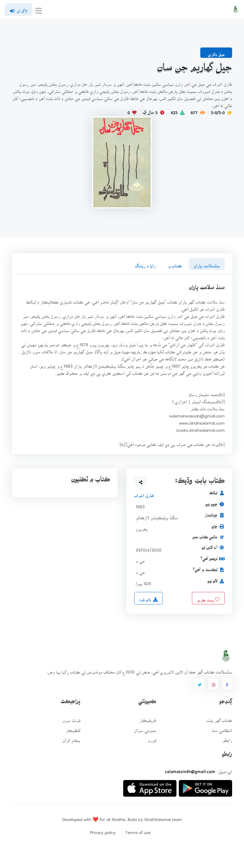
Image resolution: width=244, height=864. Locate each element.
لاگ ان (22, 9)
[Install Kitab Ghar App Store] (149, 786)
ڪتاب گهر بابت (219, 718)
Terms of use (138, 830)
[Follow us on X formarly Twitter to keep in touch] (200, 684)
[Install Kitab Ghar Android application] (205, 786)
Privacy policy (103, 830)
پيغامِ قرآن (71, 738)
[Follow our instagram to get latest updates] (213, 684)
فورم (151, 738)
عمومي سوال (145, 728)
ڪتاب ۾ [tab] (175, 264)
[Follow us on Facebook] (227, 684)
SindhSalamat (157, 817)
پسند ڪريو (206, 598)
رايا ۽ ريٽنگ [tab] (145, 264)
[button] (140, 481)
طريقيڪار (148, 718)
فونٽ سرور (71, 718)
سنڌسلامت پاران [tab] (207, 264)
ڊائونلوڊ (145, 598)
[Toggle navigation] (38, 10)
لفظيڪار (72, 728)
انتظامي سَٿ (222, 728)
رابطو (227, 738)
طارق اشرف (144, 493)
